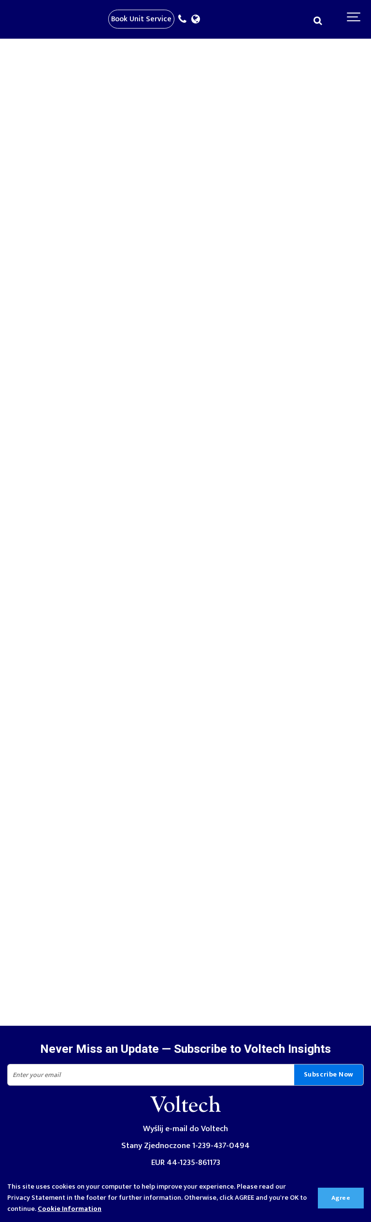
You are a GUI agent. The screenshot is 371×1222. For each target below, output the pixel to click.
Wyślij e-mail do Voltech (185, 1128)
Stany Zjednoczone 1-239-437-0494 (185, 1145)
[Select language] (198, 19)
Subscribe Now (329, 1074)
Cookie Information (69, 1209)
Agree (341, 1198)
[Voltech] (185, 1114)
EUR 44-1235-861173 (185, 1162)
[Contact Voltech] (184, 19)
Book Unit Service (141, 19)
